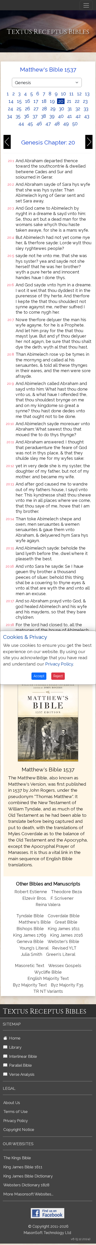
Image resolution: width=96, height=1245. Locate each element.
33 (85, 109)
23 (85, 101)
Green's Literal (60, 954)
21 (69, 101)
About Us (11, 1102)
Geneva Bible (30, 941)
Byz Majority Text (30, 984)
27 (36, 109)
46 (39, 123)
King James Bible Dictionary (28, 1176)
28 (44, 109)
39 (52, 116)
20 (61, 101)
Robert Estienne (30, 891)
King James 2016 (66, 935)
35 (18, 116)
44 (21, 123)
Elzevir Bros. (34, 898)
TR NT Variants (48, 991)
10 (63, 94)
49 (66, 123)
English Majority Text (48, 978)
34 (9, 116)
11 (71, 94)
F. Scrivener (62, 898)
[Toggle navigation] (86, 5)
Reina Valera (48, 904)
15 (19, 101)
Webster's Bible (63, 941)
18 (44, 101)
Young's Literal (34, 948)
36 (26, 116)
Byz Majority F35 (67, 984)
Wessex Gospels (64, 965)
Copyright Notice (18, 1129)
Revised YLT (64, 948)
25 (19, 109)
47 (48, 123)
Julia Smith (32, 954)
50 (75, 123)
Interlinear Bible (22, 1056)
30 (61, 109)
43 (86, 116)
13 (87, 94)
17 (35, 101)
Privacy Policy (15, 1120)
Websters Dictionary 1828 (26, 1185)
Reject (58, 676)
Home (14, 1038)
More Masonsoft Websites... (28, 1194)
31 (69, 109)
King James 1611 (64, 928)
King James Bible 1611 (22, 1167)
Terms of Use (15, 1111)
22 (77, 101)
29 (53, 109)
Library (14, 1047)
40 (61, 116)
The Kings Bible (17, 1157)
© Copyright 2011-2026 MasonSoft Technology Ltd (47, 1229)
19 (52, 101)
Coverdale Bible (64, 915)
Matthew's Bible (35, 922)
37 (35, 116)
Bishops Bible (30, 928)
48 (57, 123)
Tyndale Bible (30, 915)
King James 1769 (29, 935)
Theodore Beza (66, 891)
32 (77, 109)
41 (69, 116)
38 (43, 116)
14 (11, 101)
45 (30, 123)
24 (10, 109)
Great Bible (66, 922)
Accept (39, 676)
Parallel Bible (19, 1065)
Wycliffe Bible (48, 972)
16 (27, 101)
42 (78, 116)
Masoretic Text (29, 965)
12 (79, 94)
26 (27, 109)
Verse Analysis (20, 1074)
